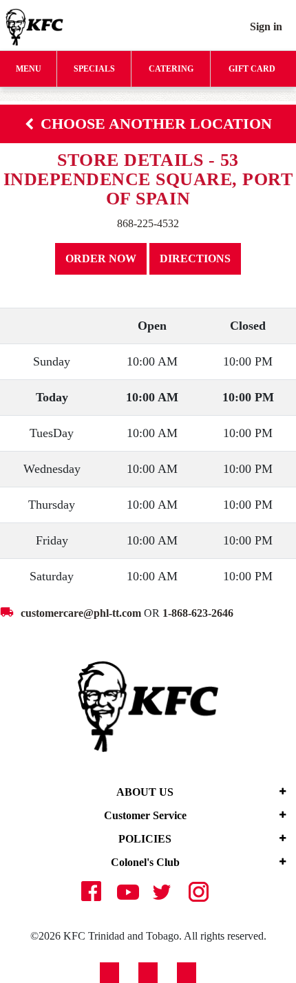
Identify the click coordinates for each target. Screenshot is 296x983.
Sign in (266, 26)
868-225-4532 (148, 223)
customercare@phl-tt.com (81, 613)
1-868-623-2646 (197, 613)
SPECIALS (94, 69)
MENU (28, 69)
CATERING (171, 69)
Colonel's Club (145, 862)
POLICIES (144, 839)
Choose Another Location (156, 123)
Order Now (100, 258)
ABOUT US (144, 792)
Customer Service (145, 815)
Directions (195, 258)
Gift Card (252, 69)
